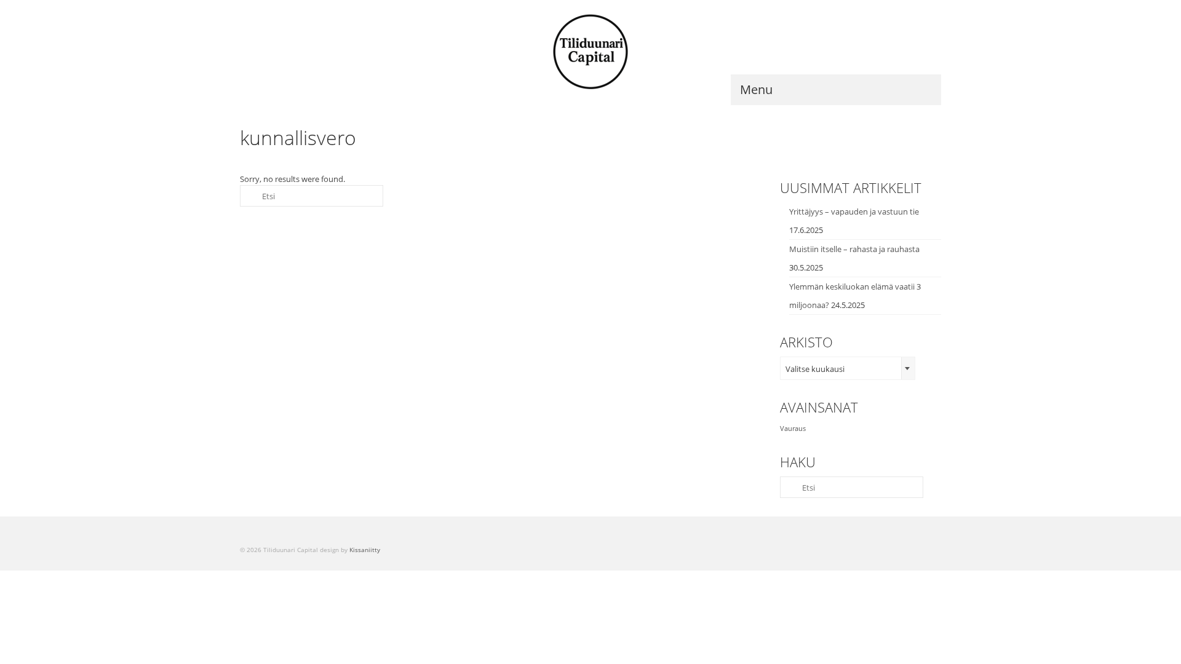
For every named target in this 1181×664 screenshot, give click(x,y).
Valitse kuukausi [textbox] (815, 368)
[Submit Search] (249, 196)
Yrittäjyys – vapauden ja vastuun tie (854, 211)
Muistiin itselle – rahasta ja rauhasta (854, 249)
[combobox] (847, 368)
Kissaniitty (364, 549)
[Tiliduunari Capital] (590, 52)
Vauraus (793, 428)
